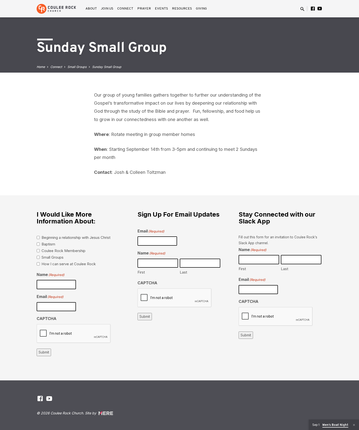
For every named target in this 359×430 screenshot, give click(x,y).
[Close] (354, 425)
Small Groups (77, 67)
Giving (201, 9)
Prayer (144, 9)
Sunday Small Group (106, 67)
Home (41, 67)
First (141, 272)
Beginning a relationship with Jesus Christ (76, 237)
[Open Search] (302, 9)
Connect (125, 9)
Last (183, 272)
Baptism (48, 244)
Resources (182, 9)
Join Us (107, 9)
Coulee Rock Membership (63, 250)
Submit (44, 352)
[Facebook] (313, 8)
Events (161, 9)
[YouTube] (319, 8)
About (91, 9)
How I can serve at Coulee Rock (69, 264)
